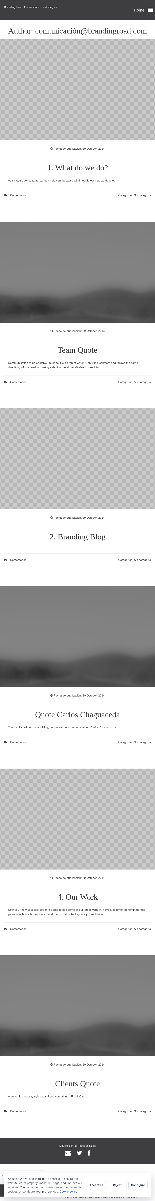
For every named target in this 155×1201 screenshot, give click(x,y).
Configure (138, 1185)
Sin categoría (142, 195)
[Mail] (68, 1153)
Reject (117, 1185)
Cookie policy (68, 1191)
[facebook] (89, 1153)
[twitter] (79, 1153)
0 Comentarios (16, 195)
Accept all (96, 1185)
